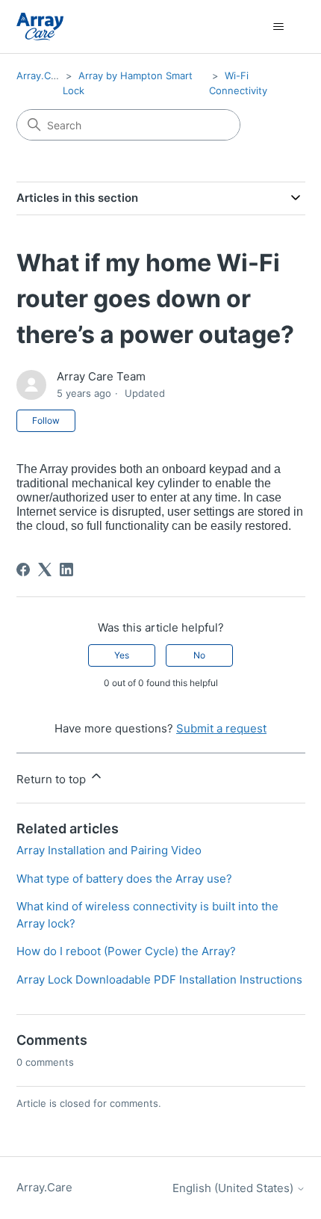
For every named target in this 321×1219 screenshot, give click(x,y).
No (199, 655)
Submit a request (221, 728)
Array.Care (41, 75)
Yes (121, 655)
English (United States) (234, 1188)
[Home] (40, 26)
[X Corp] (45, 569)
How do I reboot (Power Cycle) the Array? (126, 951)
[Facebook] (23, 569)
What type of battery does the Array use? (124, 878)
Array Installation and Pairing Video (109, 850)
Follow (46, 420)
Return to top (52, 779)
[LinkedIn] (66, 569)
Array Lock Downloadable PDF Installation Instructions (159, 979)
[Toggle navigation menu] (278, 27)
